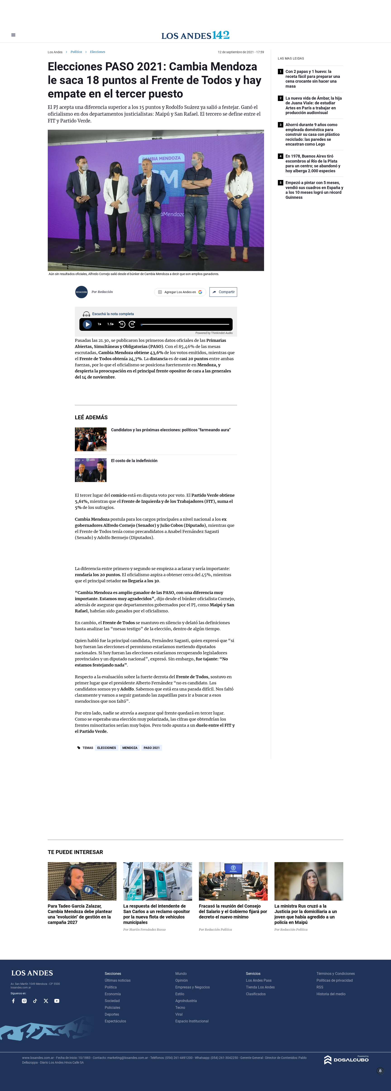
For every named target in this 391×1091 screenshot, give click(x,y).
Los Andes (55, 52)
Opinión (181, 980)
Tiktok (35, 1001)
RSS (320, 987)
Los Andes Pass (259, 980)
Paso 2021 (152, 748)
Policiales (112, 1007)
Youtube (57, 1001)
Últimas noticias (118, 980)
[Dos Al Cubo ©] (346, 1063)
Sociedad (112, 1001)
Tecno (180, 1007)
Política (76, 52)
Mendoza (129, 748)
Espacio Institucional (192, 1021)
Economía (113, 994)
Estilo (179, 994)
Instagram (24, 1001)
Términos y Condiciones (336, 973)
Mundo (181, 973)
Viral (179, 1014)
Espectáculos (115, 1021)
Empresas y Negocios (192, 987)
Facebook (13, 1001)
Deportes (112, 1014)
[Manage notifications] (380, 1070)
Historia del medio (331, 994)
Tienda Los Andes (260, 987)
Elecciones (106, 748)
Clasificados (256, 994)
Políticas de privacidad (335, 980)
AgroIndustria (186, 1001)
